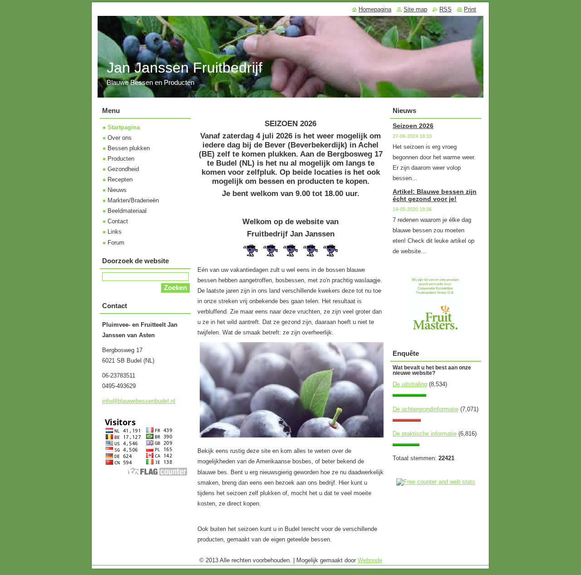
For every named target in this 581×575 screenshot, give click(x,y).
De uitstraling (410, 384)
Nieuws (117, 190)
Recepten (120, 179)
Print (470, 9)
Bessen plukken (129, 148)
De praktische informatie (425, 433)
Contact (118, 221)
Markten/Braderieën (133, 200)
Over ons (120, 137)
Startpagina (124, 127)
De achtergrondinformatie (425, 409)
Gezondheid (123, 169)
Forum (116, 242)
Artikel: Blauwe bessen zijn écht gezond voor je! (435, 195)
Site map (415, 9)
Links (115, 231)
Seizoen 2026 (413, 125)
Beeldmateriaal (127, 210)
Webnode (370, 560)
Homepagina (375, 9)
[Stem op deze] (409, 394)
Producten (121, 158)
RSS (445, 9)
